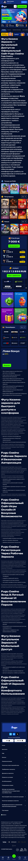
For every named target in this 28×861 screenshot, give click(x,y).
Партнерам (5, 810)
